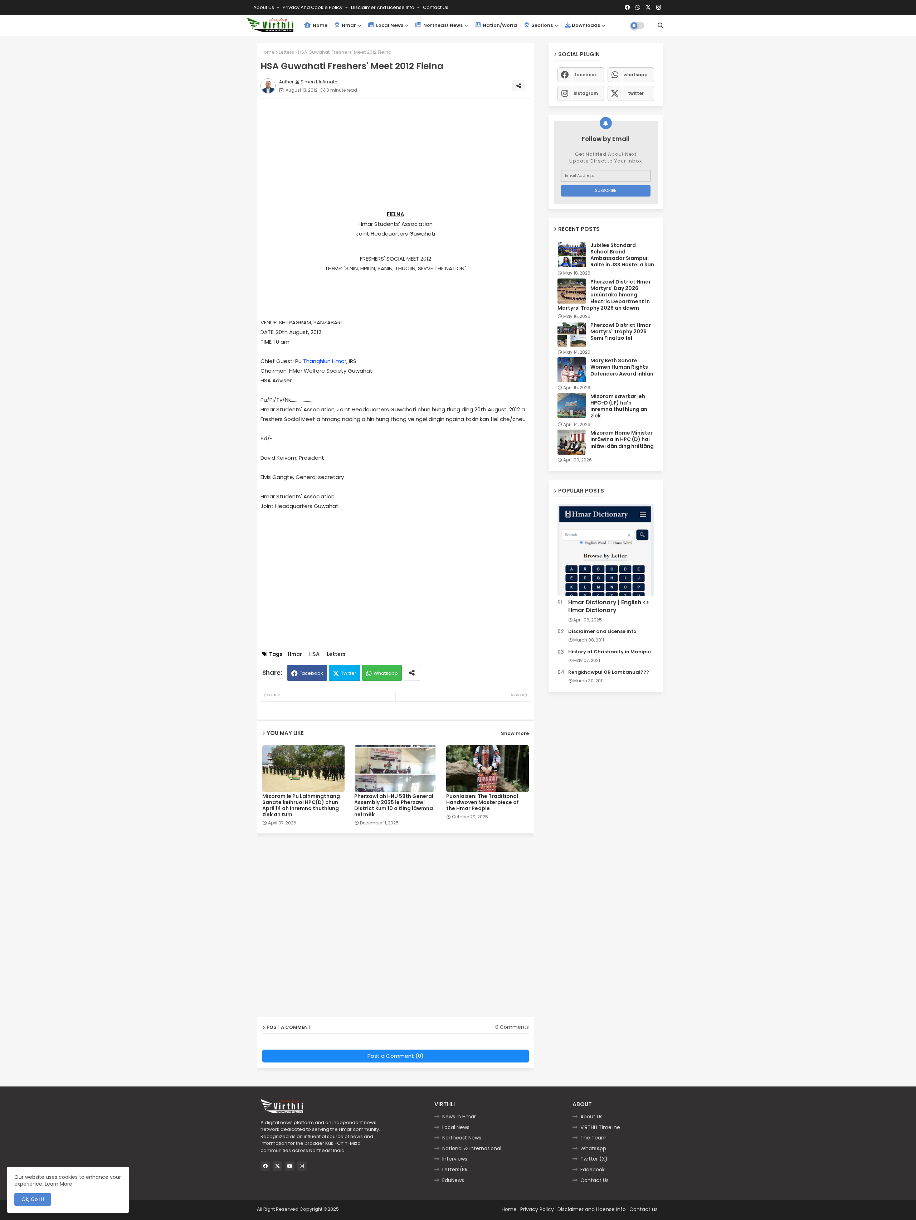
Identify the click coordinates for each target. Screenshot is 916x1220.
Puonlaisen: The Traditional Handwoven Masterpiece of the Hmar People (482, 802)
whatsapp (636, 75)
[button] (660, 25)
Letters (286, 52)
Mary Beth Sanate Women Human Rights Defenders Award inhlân (621, 367)
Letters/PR (455, 1169)
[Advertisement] (402, 154)
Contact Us (594, 1180)
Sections (541, 25)
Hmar (348, 25)
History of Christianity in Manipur (610, 652)
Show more (515, 733)
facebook (585, 75)
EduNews (453, 1180)
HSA (314, 654)
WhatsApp (593, 1148)
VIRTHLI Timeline (600, 1127)
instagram (586, 93)
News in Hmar (459, 1116)
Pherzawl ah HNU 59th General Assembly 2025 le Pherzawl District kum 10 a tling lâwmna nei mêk (393, 805)
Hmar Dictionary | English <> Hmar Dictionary (608, 606)
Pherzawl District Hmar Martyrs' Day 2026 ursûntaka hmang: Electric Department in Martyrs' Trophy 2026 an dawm (604, 295)
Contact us (435, 7)
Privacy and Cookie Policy (313, 7)
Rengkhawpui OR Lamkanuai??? (608, 672)
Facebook (311, 673)
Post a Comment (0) (395, 1056)
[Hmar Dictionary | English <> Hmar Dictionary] (605, 550)
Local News (389, 25)
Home (319, 25)
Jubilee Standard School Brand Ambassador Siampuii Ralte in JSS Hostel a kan (622, 255)
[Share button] (412, 673)
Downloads (586, 25)
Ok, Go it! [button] (32, 1199)
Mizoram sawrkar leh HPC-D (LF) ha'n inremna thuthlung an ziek (618, 406)
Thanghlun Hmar (324, 361)
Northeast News (442, 25)
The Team (593, 1137)
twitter (636, 93)
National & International (471, 1148)
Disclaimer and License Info (383, 7)
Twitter (348, 673)
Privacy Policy (537, 1209)
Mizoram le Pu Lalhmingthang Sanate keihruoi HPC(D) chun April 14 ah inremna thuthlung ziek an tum (301, 805)
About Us (264, 7)
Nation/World (499, 25)
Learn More (58, 1183)
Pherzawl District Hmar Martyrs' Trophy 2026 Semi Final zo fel (620, 332)
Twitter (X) (594, 1158)
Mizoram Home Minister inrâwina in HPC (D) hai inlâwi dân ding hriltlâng (622, 439)
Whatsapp (386, 673)
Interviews (454, 1158)
